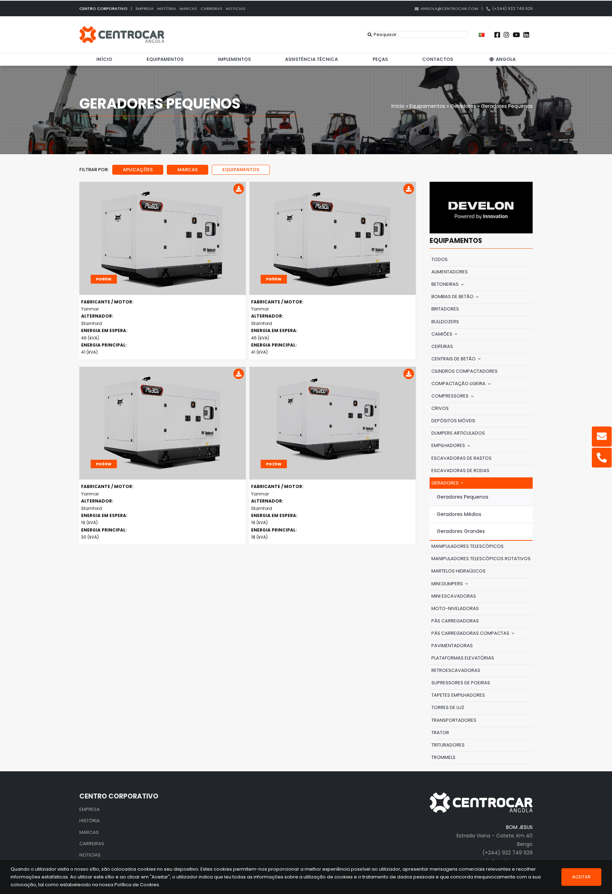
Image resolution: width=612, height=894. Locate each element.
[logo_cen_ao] (121, 28)
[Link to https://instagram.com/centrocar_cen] (506, 34)
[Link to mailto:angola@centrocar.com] (602, 436)
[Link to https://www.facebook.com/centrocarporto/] (497, 34)
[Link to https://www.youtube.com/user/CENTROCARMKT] (516, 34)
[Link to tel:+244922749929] (602, 458)
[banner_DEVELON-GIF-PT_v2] (481, 184)
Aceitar (581, 876)
